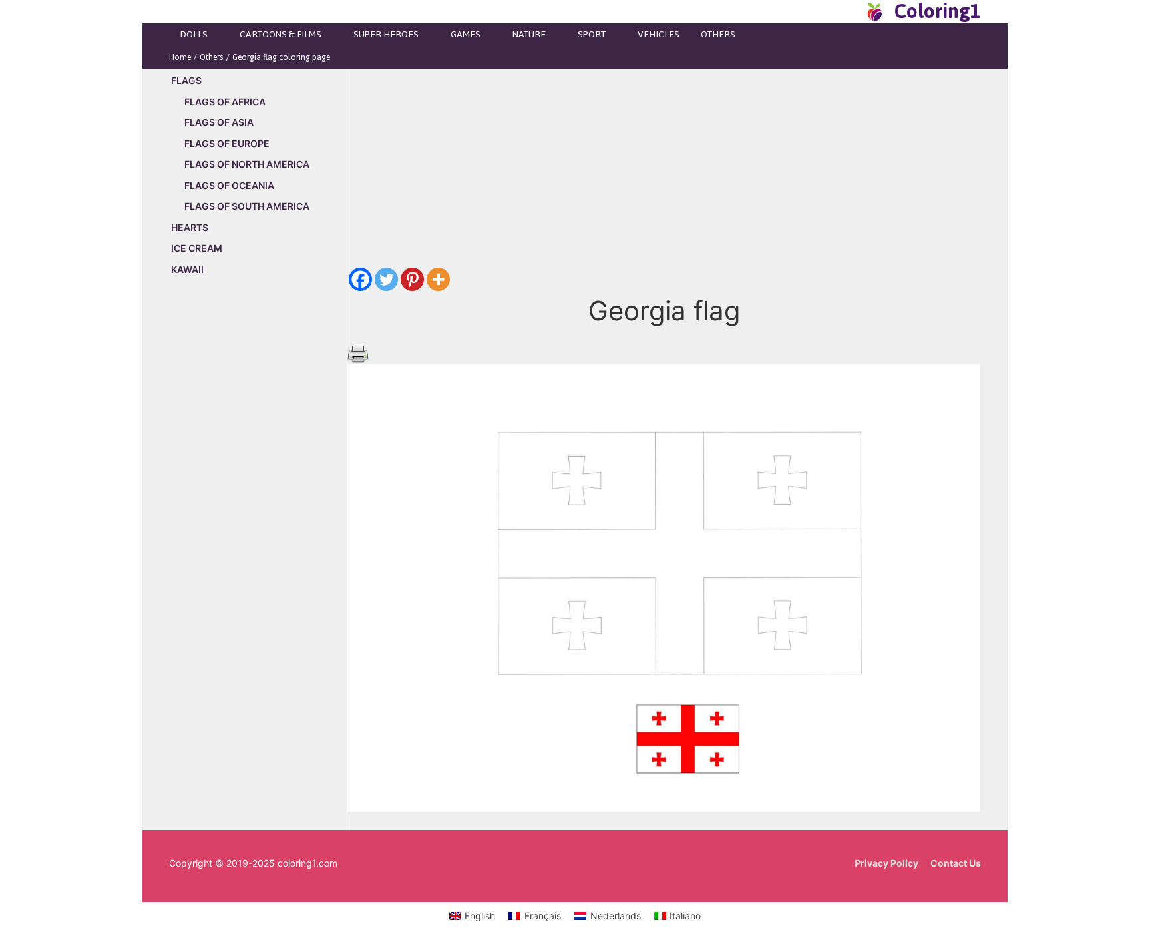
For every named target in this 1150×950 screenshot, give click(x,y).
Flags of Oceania (229, 185)
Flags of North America (246, 164)
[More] (438, 279)
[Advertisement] (258, 514)
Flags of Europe (227, 143)
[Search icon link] (850, 11)
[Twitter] (386, 279)
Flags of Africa (225, 101)
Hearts (189, 227)
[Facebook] (360, 279)
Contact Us (955, 863)
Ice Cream (196, 248)
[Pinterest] (412, 279)
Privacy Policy (886, 863)
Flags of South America (246, 206)
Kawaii (187, 269)
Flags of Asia (219, 122)
